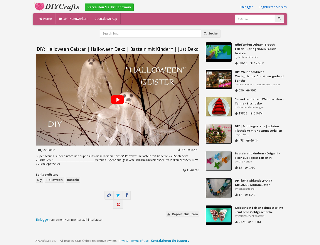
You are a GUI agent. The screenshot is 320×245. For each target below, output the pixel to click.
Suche (212, 33)
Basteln (73, 180)
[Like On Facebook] (109, 195)
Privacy (123, 241)
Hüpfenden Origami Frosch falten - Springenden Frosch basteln (255, 49)
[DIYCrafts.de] (57, 6)
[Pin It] (118, 204)
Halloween (54, 180)
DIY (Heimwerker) (75, 19)
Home (47, 19)
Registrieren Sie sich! (273, 7)
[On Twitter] (118, 195)
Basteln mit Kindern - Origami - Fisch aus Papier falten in (257, 155)
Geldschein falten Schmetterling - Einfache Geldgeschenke (259, 210)
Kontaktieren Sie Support (170, 241)
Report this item (184, 214)
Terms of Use (140, 241)
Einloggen (246, 7)
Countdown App (105, 19)
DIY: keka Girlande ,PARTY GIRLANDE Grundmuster (253, 183)
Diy (39, 180)
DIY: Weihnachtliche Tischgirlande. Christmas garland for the (259, 76)
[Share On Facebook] (127, 195)
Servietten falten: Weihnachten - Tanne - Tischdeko (259, 101)
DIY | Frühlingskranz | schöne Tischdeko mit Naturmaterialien (258, 128)
